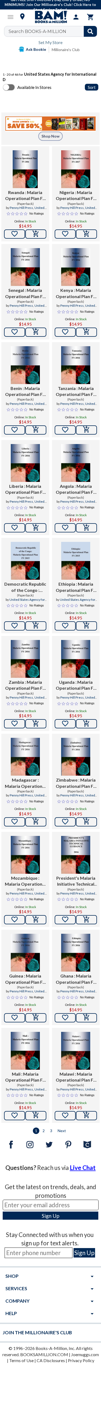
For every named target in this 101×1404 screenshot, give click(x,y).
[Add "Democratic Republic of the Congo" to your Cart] (35, 626)
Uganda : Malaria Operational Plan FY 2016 (76, 685)
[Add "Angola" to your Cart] (86, 527)
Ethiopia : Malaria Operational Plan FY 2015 (76, 587)
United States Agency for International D (27, 602)
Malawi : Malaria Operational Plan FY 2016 (76, 1077)
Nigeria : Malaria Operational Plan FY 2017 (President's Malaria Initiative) (76, 196)
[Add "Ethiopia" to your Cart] (86, 626)
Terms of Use (21, 1360)
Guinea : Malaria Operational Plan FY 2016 (25, 979)
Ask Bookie (36, 49)
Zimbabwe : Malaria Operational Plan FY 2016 (76, 783)
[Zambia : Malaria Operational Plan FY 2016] (25, 659)
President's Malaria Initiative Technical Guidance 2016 (75, 881)
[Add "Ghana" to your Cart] (86, 1017)
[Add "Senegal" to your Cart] (35, 332)
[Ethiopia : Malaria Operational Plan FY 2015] (76, 561)
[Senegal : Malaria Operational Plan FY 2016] (25, 267)
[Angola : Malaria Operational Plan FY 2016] (76, 463)
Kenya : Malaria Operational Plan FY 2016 (76, 293)
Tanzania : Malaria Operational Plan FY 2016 (76, 392)
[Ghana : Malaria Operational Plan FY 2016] (76, 952)
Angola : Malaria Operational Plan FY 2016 (76, 489)
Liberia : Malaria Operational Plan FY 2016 (25, 489)
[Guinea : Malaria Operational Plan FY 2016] (25, 952)
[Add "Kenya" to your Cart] (86, 332)
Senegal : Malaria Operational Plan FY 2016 (25, 293)
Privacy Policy (81, 1360)
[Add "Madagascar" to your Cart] (35, 821)
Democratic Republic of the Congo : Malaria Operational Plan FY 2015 (25, 587)
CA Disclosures (51, 1360)
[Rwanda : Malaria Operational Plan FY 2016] (25, 169)
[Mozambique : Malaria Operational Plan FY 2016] (25, 855)
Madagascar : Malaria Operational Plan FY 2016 (25, 783)
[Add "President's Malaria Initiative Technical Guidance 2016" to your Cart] (86, 919)
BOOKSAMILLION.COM (44, 1354)
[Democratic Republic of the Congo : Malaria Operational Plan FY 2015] (25, 561)
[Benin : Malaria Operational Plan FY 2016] (25, 365)
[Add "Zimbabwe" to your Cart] (86, 821)
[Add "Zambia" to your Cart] (35, 723)
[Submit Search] (90, 31)
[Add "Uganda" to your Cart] (86, 723)
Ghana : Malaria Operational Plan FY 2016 (76, 979)
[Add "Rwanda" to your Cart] (35, 234)
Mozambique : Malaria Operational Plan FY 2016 (25, 881)
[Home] (50, 17)
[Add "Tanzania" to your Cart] (86, 430)
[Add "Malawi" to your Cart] (86, 1115)
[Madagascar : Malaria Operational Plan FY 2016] (25, 756)
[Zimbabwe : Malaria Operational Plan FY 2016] (76, 756)
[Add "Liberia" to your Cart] (35, 527)
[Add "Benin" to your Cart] (35, 430)
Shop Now (50, 136)
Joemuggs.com (85, 1354)
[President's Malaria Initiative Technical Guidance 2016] (76, 855)
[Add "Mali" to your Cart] (35, 1115)
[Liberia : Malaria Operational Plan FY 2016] (25, 463)
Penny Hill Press (21, 208)
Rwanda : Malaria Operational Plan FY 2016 (25, 196)
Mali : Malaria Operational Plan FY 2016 (25, 1077)
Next (62, 1130)
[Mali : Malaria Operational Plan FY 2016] (25, 1051)
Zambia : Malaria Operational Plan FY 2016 (25, 685)
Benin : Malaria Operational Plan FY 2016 (25, 392)
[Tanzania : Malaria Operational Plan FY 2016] (76, 365)
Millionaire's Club (66, 49)
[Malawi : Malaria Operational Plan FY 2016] (76, 1051)
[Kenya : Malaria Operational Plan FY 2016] (76, 267)
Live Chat (83, 1167)
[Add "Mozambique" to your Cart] (35, 919)
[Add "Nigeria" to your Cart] (86, 234)
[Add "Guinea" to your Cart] (35, 1017)
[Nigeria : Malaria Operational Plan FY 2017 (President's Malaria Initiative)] (76, 169)
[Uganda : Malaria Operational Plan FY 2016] (76, 659)
